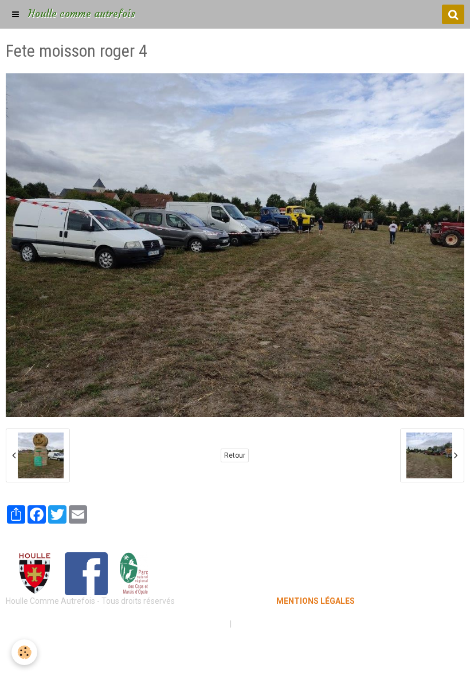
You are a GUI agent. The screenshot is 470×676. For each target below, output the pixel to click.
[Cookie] (24, 652)
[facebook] (86, 572)
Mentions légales (194, 623)
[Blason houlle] (34, 572)
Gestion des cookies (270, 623)
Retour (234, 455)
